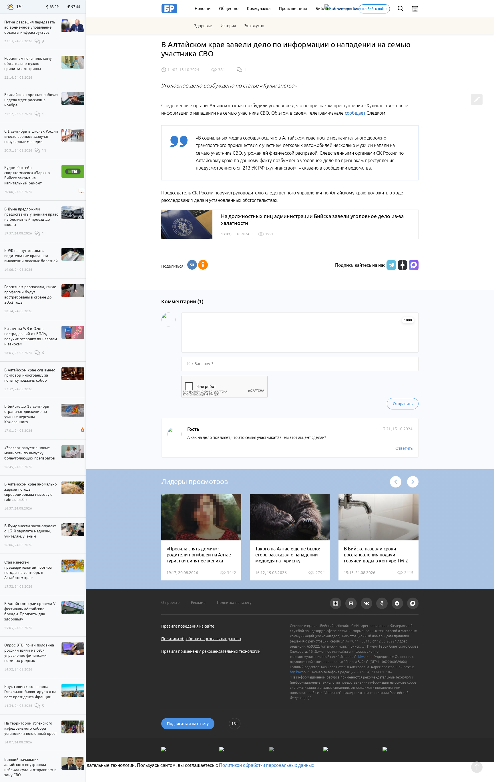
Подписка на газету (234, 602)
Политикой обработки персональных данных (266, 765)
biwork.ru (365, 656)
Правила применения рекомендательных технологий (210, 651)
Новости (202, 8)
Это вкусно (254, 25)
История (228, 25)
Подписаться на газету (188, 723)
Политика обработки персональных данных (201, 638)
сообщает (355, 113)
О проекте (170, 602)
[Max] (414, 265)
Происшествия (293, 8)
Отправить (403, 403)
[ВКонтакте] (192, 265)
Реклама (198, 602)
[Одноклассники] (203, 265)
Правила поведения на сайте (187, 626)
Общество (228, 8)
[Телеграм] (390, 265)
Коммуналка (258, 8)
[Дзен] (401, 265)
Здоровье (203, 25)
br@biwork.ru (300, 672)
